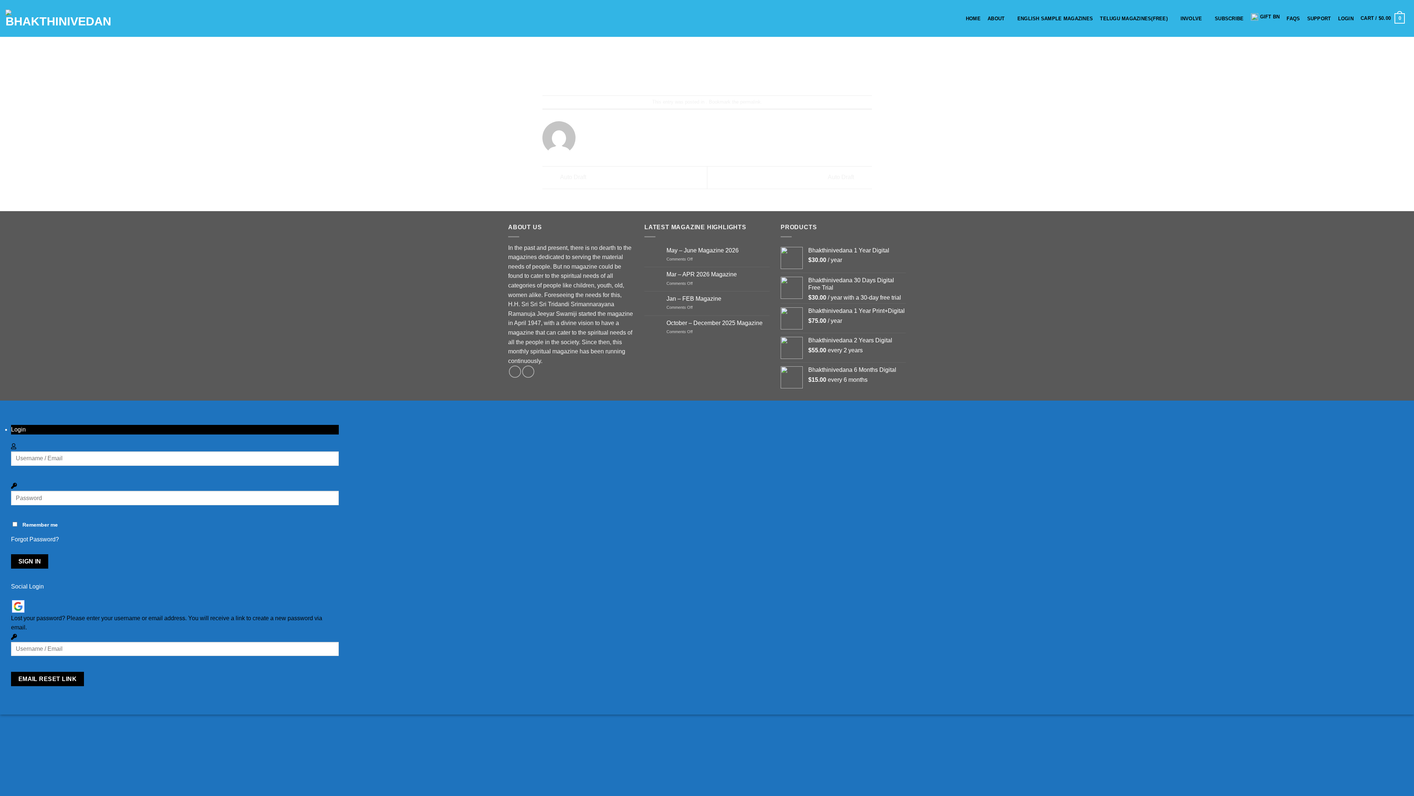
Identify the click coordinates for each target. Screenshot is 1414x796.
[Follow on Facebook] (515, 372)
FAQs (1293, 18)
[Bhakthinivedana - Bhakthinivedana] (58, 18)
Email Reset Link (47, 679)
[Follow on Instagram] (528, 372)
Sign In (29, 561)
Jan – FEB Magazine (693, 299)
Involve (1191, 18)
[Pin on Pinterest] (720, 76)
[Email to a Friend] (707, 76)
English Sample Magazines (1055, 18)
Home (973, 18)
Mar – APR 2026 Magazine (701, 274)
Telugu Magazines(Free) (1134, 18)
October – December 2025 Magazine (714, 323)
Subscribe (1229, 18)
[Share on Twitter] (694, 76)
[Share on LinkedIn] (734, 76)
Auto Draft (572, 177)
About (996, 18)
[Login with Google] (18, 606)
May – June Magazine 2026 (702, 250)
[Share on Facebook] (681, 76)
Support (1319, 18)
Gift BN (1270, 17)
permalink (750, 102)
